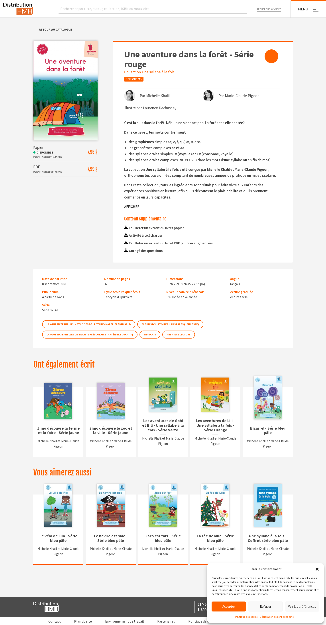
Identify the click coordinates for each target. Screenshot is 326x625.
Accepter (228, 606)
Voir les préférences (302, 606)
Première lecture (178, 334)
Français (150, 334)
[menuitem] (271, 56)
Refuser (265, 606)
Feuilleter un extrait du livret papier (156, 228)
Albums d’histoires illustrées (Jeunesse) (170, 324)
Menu (303, 9)
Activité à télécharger (146, 235)
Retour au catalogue (55, 29)
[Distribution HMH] (18, 9)
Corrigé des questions (146, 250)
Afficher (131, 206)
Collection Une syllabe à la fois (149, 71)
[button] (317, 569)
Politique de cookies (246, 616)
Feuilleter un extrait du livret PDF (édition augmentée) (171, 243)
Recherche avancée (269, 9)
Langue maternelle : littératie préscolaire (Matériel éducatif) (90, 334)
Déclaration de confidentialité (277, 616)
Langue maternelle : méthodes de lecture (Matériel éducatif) (89, 324)
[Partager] (271, 56)
